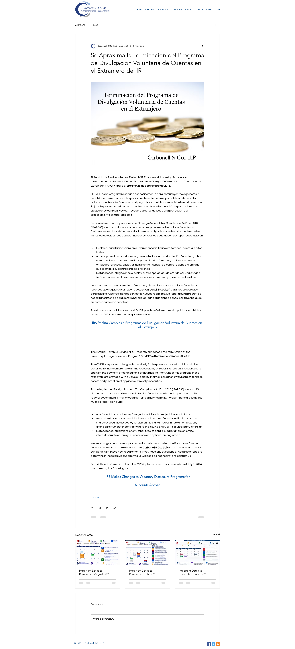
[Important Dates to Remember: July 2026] (147, 552)
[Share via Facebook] (92, 507)
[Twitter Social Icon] (213, 644)
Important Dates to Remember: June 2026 (192, 572)
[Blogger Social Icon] (218, 644)
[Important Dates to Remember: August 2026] (97, 552)
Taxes (94, 25)
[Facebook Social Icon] (209, 644)
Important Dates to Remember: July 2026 (142, 572)
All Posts (80, 25)
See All (216, 534)
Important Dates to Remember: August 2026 (94, 572)
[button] (215, 25)
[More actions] (202, 46)
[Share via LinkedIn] (107, 507)
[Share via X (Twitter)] (99, 507)
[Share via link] (114, 507)
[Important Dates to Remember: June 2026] (197, 552)
